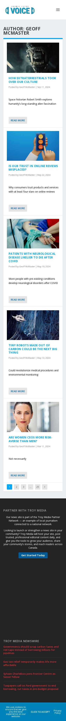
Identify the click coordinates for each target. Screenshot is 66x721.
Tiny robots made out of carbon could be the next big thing (33, 349)
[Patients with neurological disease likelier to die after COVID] (33, 233)
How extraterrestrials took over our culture (32, 80)
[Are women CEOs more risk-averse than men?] (33, 417)
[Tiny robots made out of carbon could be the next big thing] (33, 325)
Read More (18, 120)
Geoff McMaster (27, 87)
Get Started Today (33, 555)
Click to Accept (40, 711)
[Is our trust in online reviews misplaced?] (33, 146)
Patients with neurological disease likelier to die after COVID (32, 257)
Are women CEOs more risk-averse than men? (30, 439)
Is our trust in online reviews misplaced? (33, 168)
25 (37, 487)
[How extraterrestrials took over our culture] (33, 58)
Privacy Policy (57, 711)
